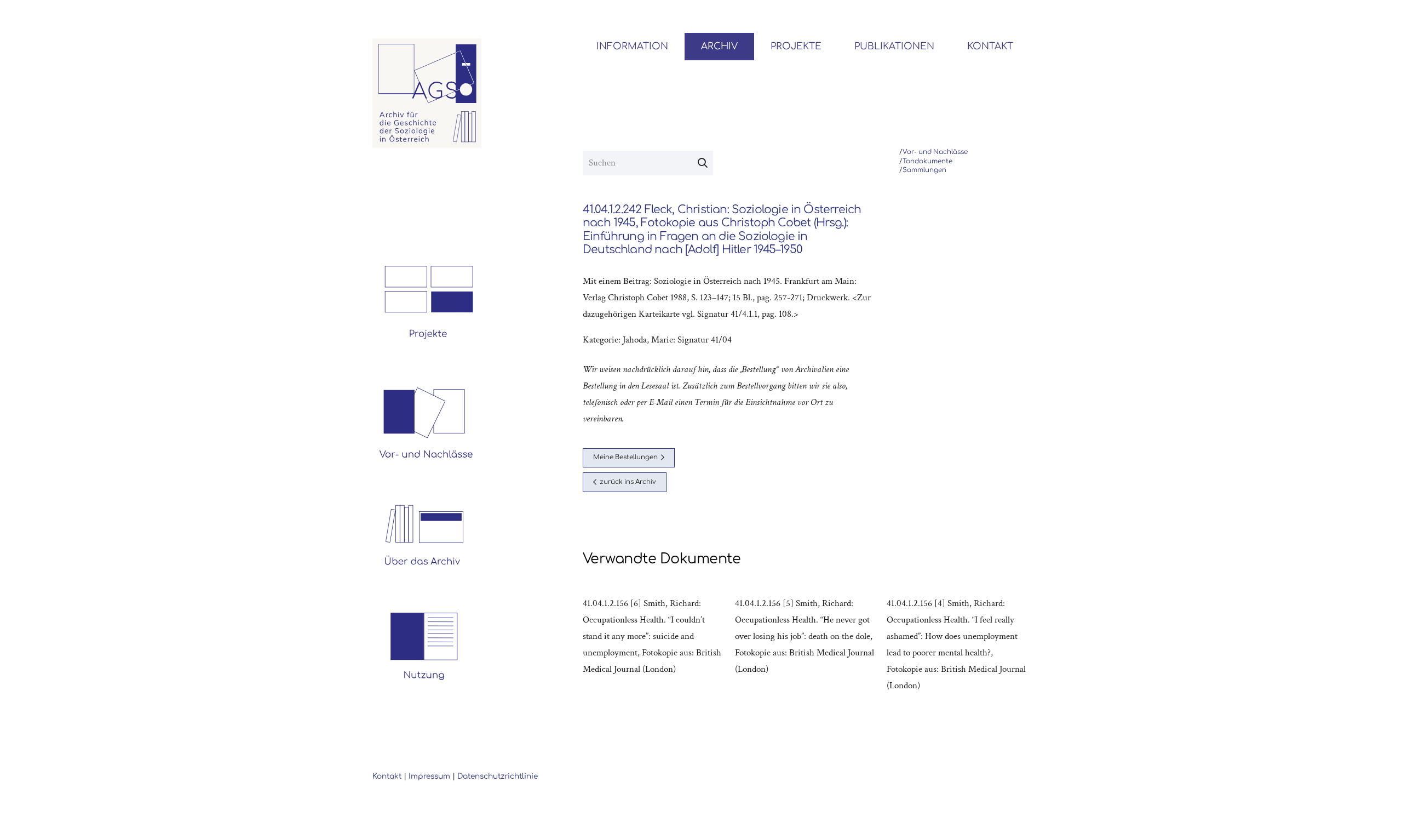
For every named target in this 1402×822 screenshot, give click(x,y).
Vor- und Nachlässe (935, 152)
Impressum (429, 776)
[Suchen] (703, 163)
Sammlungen (924, 170)
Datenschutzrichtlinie (497, 776)
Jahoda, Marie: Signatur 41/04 (677, 340)
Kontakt (386, 776)
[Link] (427, 93)
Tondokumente (927, 161)
